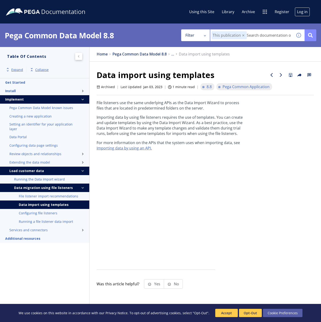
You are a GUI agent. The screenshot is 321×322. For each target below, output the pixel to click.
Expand (17, 69)
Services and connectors (28, 230)
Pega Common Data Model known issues (41, 108)
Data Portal (18, 137)
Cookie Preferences (283, 313)
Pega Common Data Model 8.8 (139, 54)
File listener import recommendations (48, 196)
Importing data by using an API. (124, 148)
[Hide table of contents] (78, 56)
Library (228, 11)
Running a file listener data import (46, 221)
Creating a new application (30, 116)
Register (282, 11)
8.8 (209, 86)
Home (102, 54)
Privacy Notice (117, 313)
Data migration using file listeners (43, 187)
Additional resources (22, 238)
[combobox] (251, 35)
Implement (14, 99)
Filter (189, 35)
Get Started (15, 82)
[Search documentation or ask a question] (310, 35)
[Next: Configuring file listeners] (281, 75)
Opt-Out (250, 313)
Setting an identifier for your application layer (41, 126)
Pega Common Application (246, 86)
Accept (226, 313)
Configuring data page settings (33, 145)
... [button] (172, 54)
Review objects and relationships (35, 154)
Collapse (42, 69)
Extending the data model (29, 162)
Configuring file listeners (38, 213)
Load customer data (26, 171)
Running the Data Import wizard (39, 179)
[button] (243, 35)
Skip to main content (21, 5)
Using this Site (201, 11)
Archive (248, 11)
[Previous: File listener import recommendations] (271, 75)
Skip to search (56, 5)
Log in (302, 11)
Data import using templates (44, 204)
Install (10, 91)
